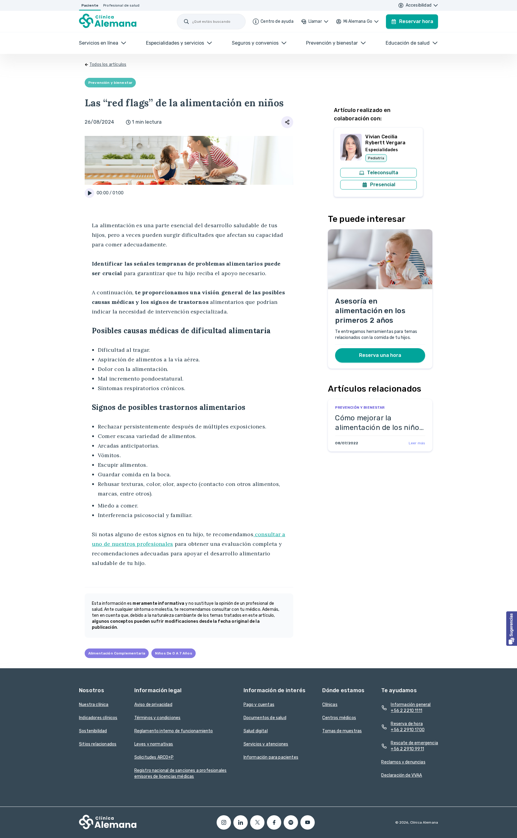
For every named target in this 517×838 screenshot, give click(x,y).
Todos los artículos (107, 64)
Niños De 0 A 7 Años (173, 653)
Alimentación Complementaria (116, 653)
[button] (511, 628)
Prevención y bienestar (110, 83)
